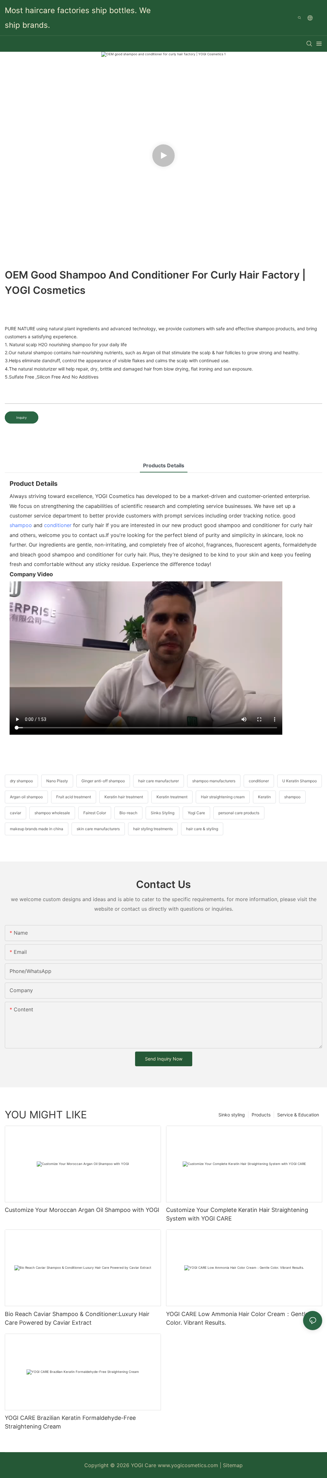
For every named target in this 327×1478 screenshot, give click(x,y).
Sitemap (233, 1465)
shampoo (21, 525)
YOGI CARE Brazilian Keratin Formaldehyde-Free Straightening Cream (70, 1422)
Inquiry (21, 417)
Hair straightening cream (223, 796)
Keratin (264, 796)
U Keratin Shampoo (299, 780)
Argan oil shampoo (26, 796)
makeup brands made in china (36, 828)
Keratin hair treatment (123, 796)
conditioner (58, 525)
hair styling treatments (153, 828)
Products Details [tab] (163, 465)
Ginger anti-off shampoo (103, 780)
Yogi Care (196, 812)
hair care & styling (202, 828)
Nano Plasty (57, 780)
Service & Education (298, 1114)
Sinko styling (231, 1114)
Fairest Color (94, 812)
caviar (15, 812)
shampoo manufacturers (213, 780)
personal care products (238, 812)
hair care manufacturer (158, 780)
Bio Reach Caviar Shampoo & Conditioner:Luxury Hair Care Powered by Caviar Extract (77, 1318)
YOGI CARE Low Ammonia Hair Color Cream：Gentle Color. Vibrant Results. (237, 1318)
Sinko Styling (162, 812)
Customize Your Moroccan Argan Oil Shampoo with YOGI (82, 1209)
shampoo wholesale (52, 812)
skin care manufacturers (98, 828)
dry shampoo (21, 780)
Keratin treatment (171, 796)
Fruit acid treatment (73, 796)
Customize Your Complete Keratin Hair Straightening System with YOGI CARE (237, 1214)
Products (261, 1114)
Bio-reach (128, 812)
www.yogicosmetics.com (189, 1465)
